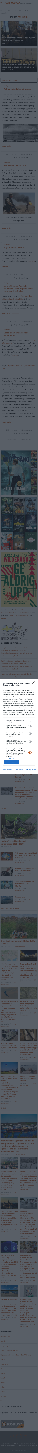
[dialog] (19, 726)
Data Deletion (7, 769)
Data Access (19, 769)
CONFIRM (12, 762)
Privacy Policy (31, 769)
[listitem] (19, 721)
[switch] (30, 726)
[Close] (34, 683)
